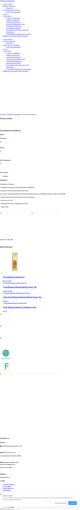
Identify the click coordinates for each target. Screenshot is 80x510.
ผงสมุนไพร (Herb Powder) (13, 22)
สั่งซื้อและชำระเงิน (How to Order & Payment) (15, 36)
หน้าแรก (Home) (7, 4)
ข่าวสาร (5, 14)
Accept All (72, 503)
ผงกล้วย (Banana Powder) (13, 28)
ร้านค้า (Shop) (7, 16)
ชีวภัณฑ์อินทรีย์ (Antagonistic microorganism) (18, 34)
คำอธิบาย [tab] (5, 176)
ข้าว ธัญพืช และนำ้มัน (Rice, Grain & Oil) (17, 30)
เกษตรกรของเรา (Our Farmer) (11, 10)
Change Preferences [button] (61, 503)
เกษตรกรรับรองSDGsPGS (13, 12)
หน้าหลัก (2, 114)
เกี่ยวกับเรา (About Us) (9, 6)
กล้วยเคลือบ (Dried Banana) (14, 26)
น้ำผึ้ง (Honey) (10, 32)
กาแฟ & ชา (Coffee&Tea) (13, 18)
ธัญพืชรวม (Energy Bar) (12, 20)
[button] (40, 110)
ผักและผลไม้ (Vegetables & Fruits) (15, 24)
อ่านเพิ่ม (9, 281)
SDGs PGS (9, 8)
